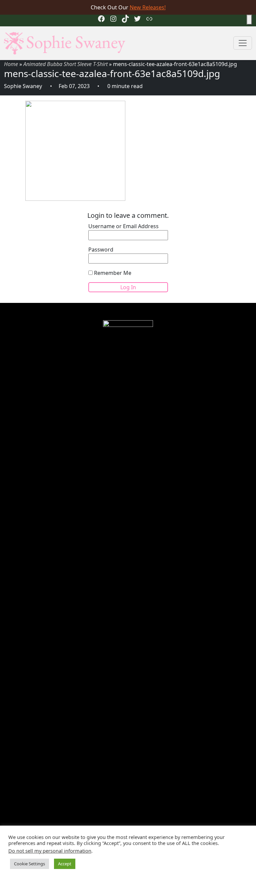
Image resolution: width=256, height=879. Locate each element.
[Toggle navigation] (242, 43)
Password (100, 249)
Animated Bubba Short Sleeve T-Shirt (65, 64)
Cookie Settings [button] (29, 864)
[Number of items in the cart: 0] (249, 20)
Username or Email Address (123, 226)
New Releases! (148, 7)
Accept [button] (64, 864)
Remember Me (112, 273)
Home (11, 64)
